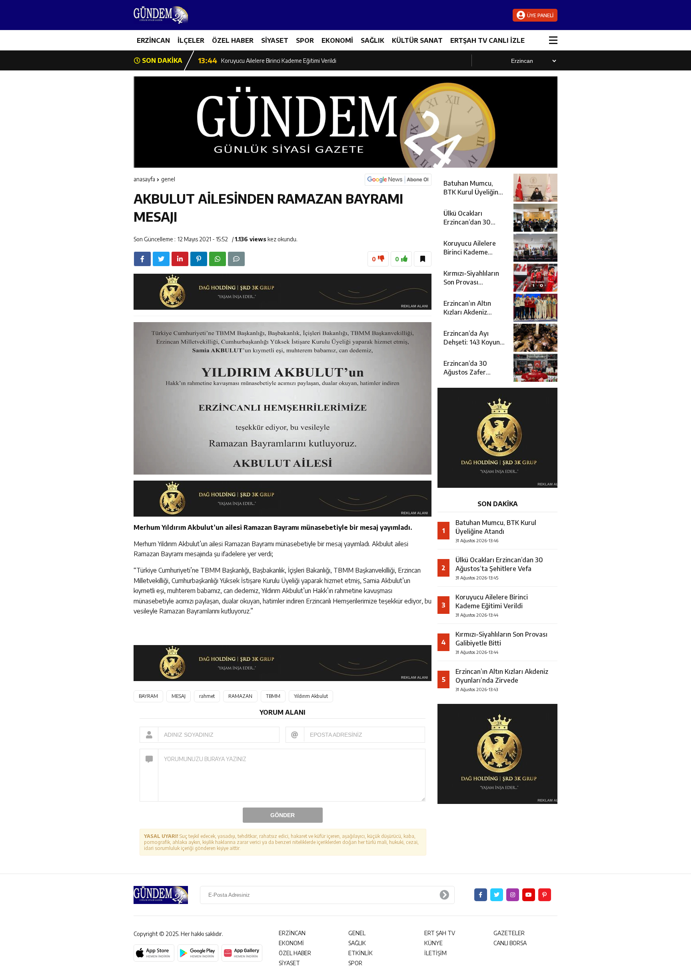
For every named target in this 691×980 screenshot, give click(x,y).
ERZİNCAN (153, 40)
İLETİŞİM (435, 953)
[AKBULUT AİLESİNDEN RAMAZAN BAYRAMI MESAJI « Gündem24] (182, 15)
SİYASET (274, 40)
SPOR (305, 40)
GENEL (168, 179)
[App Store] (154, 953)
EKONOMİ (337, 40)
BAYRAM (148, 696)
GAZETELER (509, 933)
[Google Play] (198, 953)
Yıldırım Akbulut (311, 696)
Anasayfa (144, 179)
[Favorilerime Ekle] (422, 259)
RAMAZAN (240, 696)
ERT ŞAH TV (439, 933)
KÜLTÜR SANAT (417, 40)
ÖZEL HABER (233, 40)
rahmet (207, 696)
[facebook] (142, 259)
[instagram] (512, 894)
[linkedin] (180, 259)
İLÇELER (191, 40)
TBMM (273, 696)
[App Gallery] (242, 953)
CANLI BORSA (510, 943)
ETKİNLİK (360, 953)
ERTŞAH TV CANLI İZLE (487, 40)
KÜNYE (433, 943)
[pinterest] (199, 259)
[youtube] (528, 894)
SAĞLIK (372, 40)
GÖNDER (282, 815)
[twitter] (161, 259)
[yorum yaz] (236, 259)
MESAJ (179, 696)
